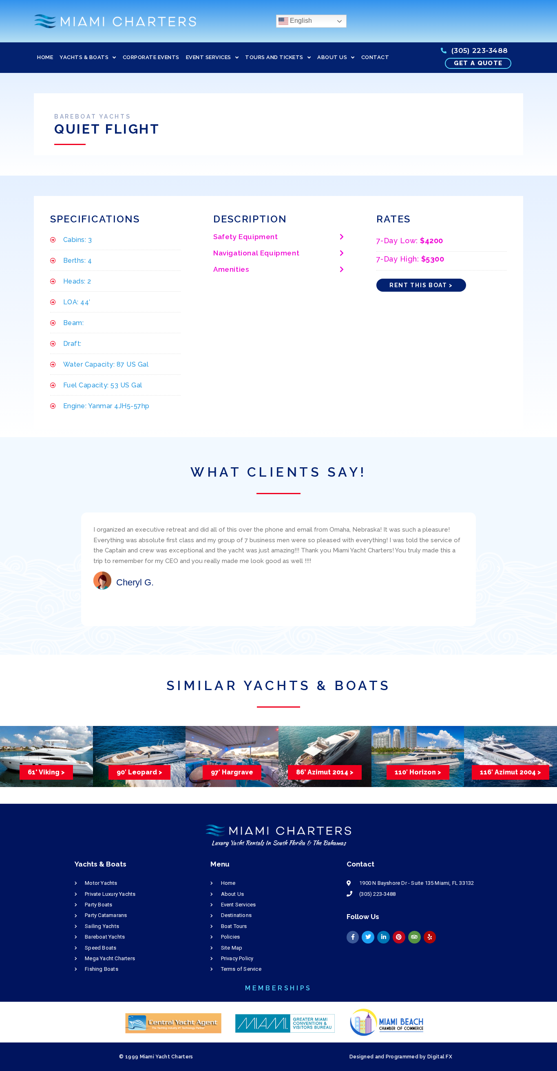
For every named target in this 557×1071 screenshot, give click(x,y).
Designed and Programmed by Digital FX (400, 1057)
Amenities (231, 269)
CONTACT (375, 57)
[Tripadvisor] (414, 937)
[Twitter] (368, 937)
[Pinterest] (399, 937)
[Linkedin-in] (383, 937)
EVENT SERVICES (208, 57)
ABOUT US (332, 57)
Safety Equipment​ (245, 237)
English (300, 20)
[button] (278, 237)
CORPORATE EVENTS (151, 57)
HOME (45, 57)
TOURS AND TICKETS (274, 57)
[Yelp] (430, 937)
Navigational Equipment (256, 253)
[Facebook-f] (353, 937)
